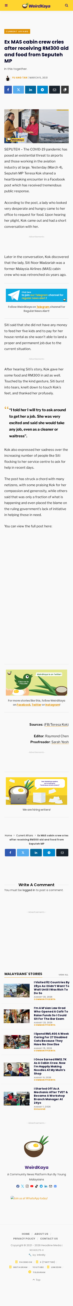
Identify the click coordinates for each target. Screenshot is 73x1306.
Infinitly (40, 1255)
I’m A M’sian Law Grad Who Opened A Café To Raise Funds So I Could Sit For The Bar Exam (51, 1013)
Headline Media (51, 1245)
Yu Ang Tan (19, 77)
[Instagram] (27, 1186)
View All (63, 974)
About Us (41, 1234)
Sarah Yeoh (60, 742)
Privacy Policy (24, 1238)
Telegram (43, 307)
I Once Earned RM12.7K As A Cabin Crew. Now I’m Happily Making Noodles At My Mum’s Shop (50, 1066)
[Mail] (50, 1186)
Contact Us (49, 1238)
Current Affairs (17, 31)
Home (8, 835)
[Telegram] (42, 90)
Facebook (23, 705)
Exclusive (39, 1109)
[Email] (54, 90)
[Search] (66, 5)
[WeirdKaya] (36, 5)
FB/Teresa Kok (56, 724)
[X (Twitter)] (18, 90)
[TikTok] (36, 1186)
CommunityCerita (44, 999)
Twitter (36, 705)
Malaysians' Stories (23, 974)
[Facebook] (8, 90)
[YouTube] (32, 1186)
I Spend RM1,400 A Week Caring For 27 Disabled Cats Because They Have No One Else (51, 1039)
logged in (29, 890)
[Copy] (65, 90)
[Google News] (55, 1186)
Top (37, 1280)
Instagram (52, 705)
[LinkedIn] (30, 90)
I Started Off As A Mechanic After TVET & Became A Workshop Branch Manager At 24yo (51, 1096)
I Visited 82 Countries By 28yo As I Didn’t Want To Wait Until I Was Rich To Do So (51, 988)
